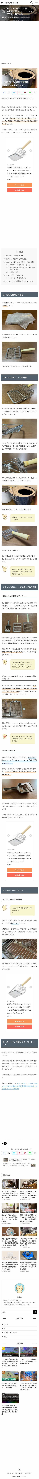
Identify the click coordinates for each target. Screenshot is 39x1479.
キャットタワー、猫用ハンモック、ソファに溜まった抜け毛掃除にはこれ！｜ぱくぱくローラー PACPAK (19, 1086)
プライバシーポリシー (18, 1473)
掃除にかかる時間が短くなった (20, 265)
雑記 (5, 1337)
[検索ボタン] (31, 2)
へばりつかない (15, 272)
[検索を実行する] (35, 1312)
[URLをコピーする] (35, 92)
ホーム (9, 1473)
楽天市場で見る (19, 190)
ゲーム (6, 1324)
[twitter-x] (19, 1469)
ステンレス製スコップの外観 (16, 259)
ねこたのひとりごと (10, 3)
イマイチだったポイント (14, 275)
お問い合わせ (28, 1473)
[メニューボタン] (36, 2)
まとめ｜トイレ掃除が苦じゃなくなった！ (21, 281)
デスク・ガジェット (10, 1333)
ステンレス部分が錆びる (18, 278)
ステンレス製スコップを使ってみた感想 (20, 262)
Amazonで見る (19, 185)
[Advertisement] (19, 41)
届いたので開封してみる (14, 255)
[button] (4, 92)
